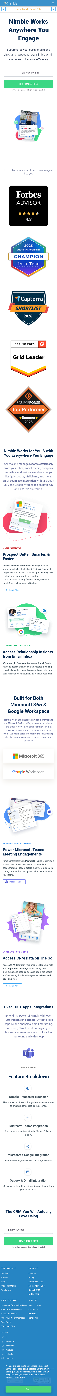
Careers (4, 1277)
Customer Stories (8, 1286)
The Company (8, 1268)
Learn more (19, 1377)
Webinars (5, 1273)
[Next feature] (53, 9)
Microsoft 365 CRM (36, 1286)
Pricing (31, 1277)
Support (32, 1300)
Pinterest (9, 1358)
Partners (32, 1314)
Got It (28, 1389)
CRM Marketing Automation (13, 1318)
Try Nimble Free (28, 84)
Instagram (10, 1346)
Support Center (35, 1305)
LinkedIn (9, 1354)
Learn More (14, 590)
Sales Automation (9, 1314)
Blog (3, 1282)
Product (33, 1268)
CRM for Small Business (11, 1309)
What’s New (6, 1290)
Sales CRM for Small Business (14, 1305)
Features (32, 1273)
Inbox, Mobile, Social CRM (28, 9)
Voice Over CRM (8, 1326)
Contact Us (33, 1309)
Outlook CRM (34, 1290)
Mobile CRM (33, 1294)
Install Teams (15, 882)
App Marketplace (35, 1282)
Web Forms (6, 1322)
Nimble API (33, 1318)
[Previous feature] (3, 9)
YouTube (9, 1350)
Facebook (10, 1341)
